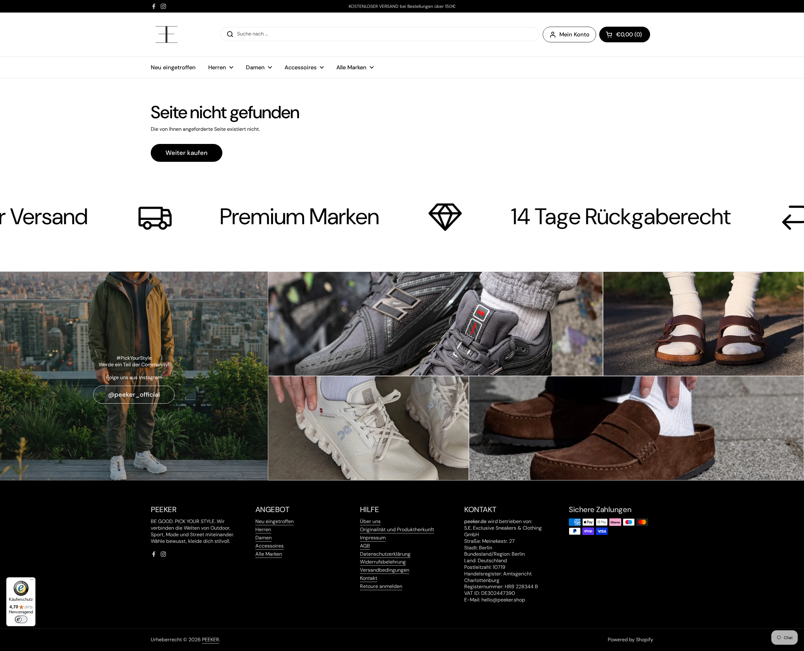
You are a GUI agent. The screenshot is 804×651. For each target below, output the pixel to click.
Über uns (370, 521)
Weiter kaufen (187, 153)
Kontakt (368, 578)
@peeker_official (134, 394)
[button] (624, 34)
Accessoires (269, 545)
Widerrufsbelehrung (383, 561)
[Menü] (31, 581)
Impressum (373, 537)
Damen (263, 537)
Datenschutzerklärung (385, 554)
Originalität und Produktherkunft (397, 529)
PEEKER (210, 639)
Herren (263, 529)
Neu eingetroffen (274, 521)
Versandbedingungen (384, 570)
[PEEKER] (166, 34)
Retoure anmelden (381, 586)
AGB (365, 545)
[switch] (21, 619)
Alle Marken (268, 554)
